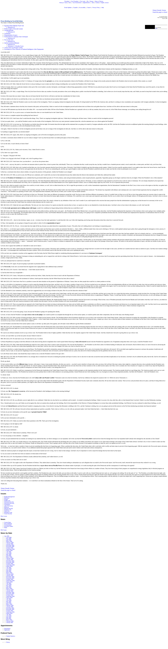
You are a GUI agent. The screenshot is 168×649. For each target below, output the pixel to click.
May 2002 (8, 601)
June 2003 (8, 584)
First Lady (82, 1)
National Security (8, 508)
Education (6, 498)
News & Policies (99, 1)
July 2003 (8, 583)
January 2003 (9, 591)
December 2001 (10, 608)
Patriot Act (7, 511)
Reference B (11, 27)
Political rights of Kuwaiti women (13, 29)
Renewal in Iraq (8, 512)
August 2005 (9, 550)
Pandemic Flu (7, 509)
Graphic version (105, 2)
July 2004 (8, 567)
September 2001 (10, 612)
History (8, 642)
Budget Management (9, 496)
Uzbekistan (7, 33)
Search (89, 7)
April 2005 (8, 555)
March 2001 (9, 620)
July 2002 (8, 599)
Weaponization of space (10, 35)
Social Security (8, 513)
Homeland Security (9, 502)
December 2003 (10, 576)
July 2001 (8, 614)
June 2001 (8, 616)
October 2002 (9, 595)
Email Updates (68, 7)
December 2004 (10, 561)
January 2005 (9, 559)
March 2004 (9, 572)
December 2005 (10, 545)
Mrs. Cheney (90, 1)
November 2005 (10, 546)
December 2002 (10, 592)
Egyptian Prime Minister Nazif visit (14, 25)
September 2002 (10, 596)
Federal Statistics (10, 636)
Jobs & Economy (8, 506)
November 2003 (10, 578)
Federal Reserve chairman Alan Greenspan (16, 36)
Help (103, 7)
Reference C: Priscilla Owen (15, 46)
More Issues (4, 516)
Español (75, 7)
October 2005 (9, 548)
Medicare (6, 507)
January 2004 (9, 575)
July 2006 (6, 536)
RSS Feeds (4, 530)
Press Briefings (8, 523)
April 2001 (8, 618)
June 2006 (8, 537)
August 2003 (9, 582)
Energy (6, 499)
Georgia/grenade (8, 30)
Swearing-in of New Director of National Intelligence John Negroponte (24, 49)
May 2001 (8, 617)
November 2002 (10, 593)
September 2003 (10, 580)
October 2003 (9, 579)
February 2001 (9, 621)
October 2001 (9, 610)
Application (7, 630)
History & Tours (63, 2)
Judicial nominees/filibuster (11, 43)
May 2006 (8, 538)
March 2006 (9, 541)
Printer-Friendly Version (159, 10)
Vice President (74, 1)
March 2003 (9, 588)
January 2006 (9, 544)
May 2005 (8, 554)
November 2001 (10, 609)
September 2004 (10, 565)
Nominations (7, 628)
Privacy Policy (96, 7)
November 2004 (10, 562)
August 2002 (9, 597)
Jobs (93, 2)
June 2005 (8, 553)
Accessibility (82, 7)
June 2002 (8, 600)
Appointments (86, 2)
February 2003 (9, 589)
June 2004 (8, 569)
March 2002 (9, 604)
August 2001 (9, 613)
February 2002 (9, 605)
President (66, 1)
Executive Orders (8, 526)
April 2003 (8, 587)
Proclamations (7, 525)
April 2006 (8, 540)
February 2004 (9, 574)
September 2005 (10, 549)
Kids (70, 2)
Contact (97, 2)
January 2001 (9, 622)
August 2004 (9, 566)
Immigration (7, 504)
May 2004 (8, 570)
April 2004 (8, 571)
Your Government (77, 2)
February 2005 (9, 558)
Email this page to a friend (160, 12)
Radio (5, 527)
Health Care (7, 500)
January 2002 (9, 606)
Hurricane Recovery (9, 503)
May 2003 (8, 586)
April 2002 (8, 603)
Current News (7, 522)
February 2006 (9, 542)
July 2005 (8, 552)
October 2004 (9, 563)
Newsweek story (8, 40)
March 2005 (9, 557)
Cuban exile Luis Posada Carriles (13, 47)
